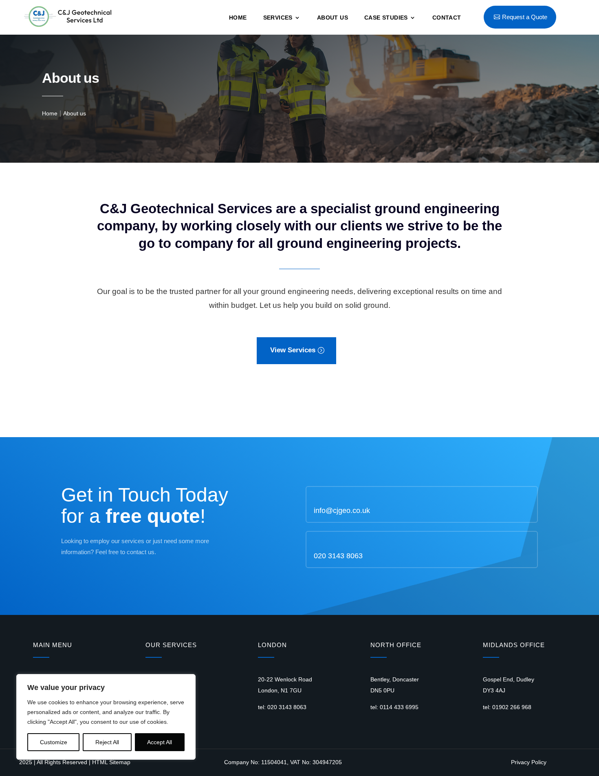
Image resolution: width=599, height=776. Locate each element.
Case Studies (386, 18)
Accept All (159, 742)
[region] (106, 717)
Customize (53, 742)
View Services (292, 350)
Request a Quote (524, 16)
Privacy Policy (528, 762)
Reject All (107, 742)
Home (238, 18)
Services (278, 18)
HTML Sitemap (111, 762)
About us (332, 18)
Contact (446, 18)
